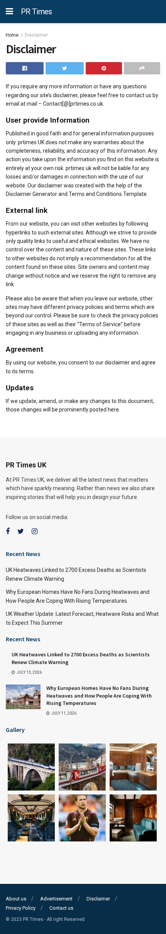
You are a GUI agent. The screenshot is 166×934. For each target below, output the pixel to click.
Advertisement (56, 899)
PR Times (36, 11)
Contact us (61, 908)
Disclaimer (36, 35)
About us (16, 899)
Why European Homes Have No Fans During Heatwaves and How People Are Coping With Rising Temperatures (99, 695)
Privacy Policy (21, 908)
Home (12, 35)
